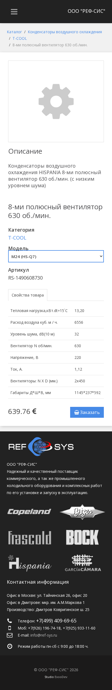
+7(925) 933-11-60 (79, 628)
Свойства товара (28, 295)
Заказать (89, 412)
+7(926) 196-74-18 (44, 628)
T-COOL (17, 237)
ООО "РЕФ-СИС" (86, 11)
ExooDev (61, 677)
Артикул (18, 270)
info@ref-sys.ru (43, 635)
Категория (21, 229)
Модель (18, 248)
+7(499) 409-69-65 (56, 620)
